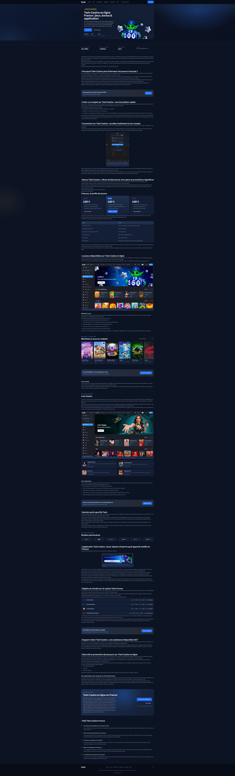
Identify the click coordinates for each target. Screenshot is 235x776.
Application (106, 2)
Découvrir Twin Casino (146, 372)
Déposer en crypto (112, 211)
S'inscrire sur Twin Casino (144, 699)
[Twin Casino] (83, 2)
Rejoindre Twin (147, 503)
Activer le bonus (87, 211)
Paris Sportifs (99, 2)
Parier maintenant (137, 211)
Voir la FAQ (148, 703)
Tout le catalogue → (143, 338)
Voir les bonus (97, 30)
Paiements (112, 2)
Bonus (89, 2)
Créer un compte (147, 630)
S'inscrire (151, 2)
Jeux (94, 2)
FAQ (117, 2)
